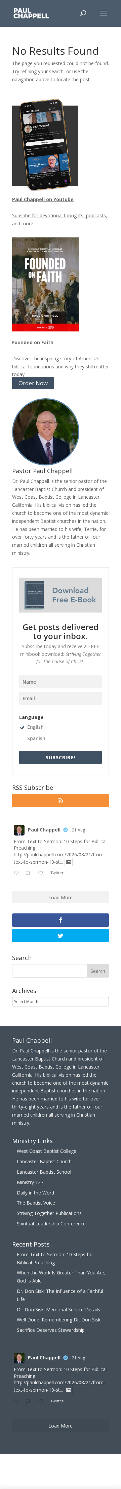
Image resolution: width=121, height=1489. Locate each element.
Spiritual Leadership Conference (51, 1223)
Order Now (33, 383)
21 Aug (78, 830)
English (35, 727)
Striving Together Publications (49, 1213)
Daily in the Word (35, 1192)
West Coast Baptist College (46, 1151)
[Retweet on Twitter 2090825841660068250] (30, 873)
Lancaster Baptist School (44, 1172)
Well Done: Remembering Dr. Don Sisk (58, 1319)
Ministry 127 (30, 1182)
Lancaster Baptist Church (44, 1161)
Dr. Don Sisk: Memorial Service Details (58, 1309)
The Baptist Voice (36, 1203)
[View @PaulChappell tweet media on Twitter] (69, 862)
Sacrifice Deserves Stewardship (51, 1330)
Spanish (36, 738)
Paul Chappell (44, 829)
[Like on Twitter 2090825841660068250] (42, 873)
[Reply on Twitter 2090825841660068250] (18, 873)
